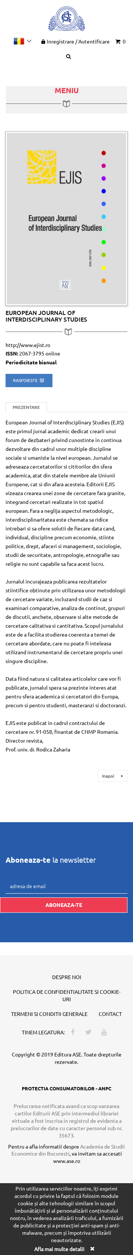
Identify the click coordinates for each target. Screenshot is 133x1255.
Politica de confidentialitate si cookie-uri (66, 995)
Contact (110, 1013)
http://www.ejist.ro (28, 344)
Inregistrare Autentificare (78, 41)
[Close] (92, 1248)
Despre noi (66, 977)
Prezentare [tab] (26, 407)
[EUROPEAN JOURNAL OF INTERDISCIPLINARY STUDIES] (66, 217)
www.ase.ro (66, 1160)
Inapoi (108, 776)
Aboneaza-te (63, 904)
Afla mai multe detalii (59, 1248)
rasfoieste (26, 380)
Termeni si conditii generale (49, 1013)
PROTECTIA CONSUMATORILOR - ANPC (66, 1088)
